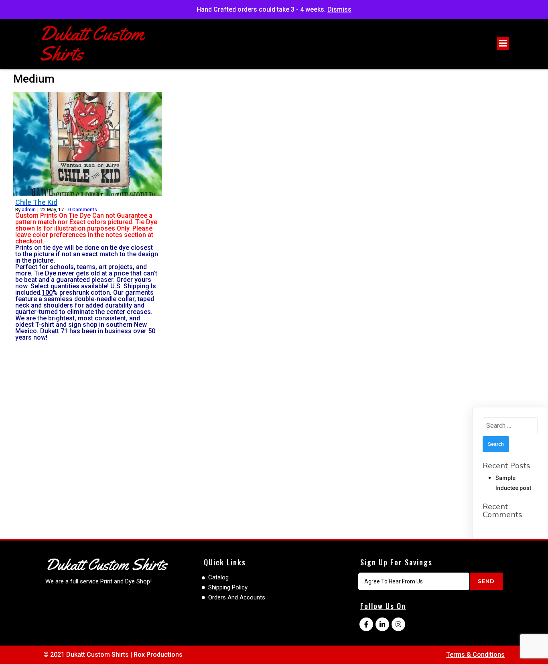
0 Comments (82, 210)
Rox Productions (158, 654)
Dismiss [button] (339, 9)
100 (47, 292)
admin (29, 210)
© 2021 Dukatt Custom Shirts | (88, 654)
